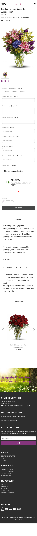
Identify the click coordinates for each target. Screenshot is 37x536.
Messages (4, 486)
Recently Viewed (6, 491)
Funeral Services (7, 469)
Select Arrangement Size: (12, 88)
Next (34, 329)
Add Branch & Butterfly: (11, 136)
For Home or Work (7, 475)
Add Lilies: (7, 146)
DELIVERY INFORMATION (8, 456)
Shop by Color (6, 473)
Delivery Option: (9, 165)
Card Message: (9, 106)
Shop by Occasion (7, 471)
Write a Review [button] (25, 17)
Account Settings (7, 493)
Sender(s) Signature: (10, 117)
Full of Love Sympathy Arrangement (18, 346)
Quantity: (4, 198)
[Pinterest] (9, 81)
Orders (3, 484)
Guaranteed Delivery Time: (12, 156)
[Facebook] (2, 81)
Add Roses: (8, 127)
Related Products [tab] (18, 301)
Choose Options (19, 327)
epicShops (18, 519)
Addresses (5, 488)
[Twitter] (5, 81)
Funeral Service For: (10, 96)
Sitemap (4, 460)
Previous (3, 329)
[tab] (18, 182)
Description (18, 220)
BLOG (3, 458)
